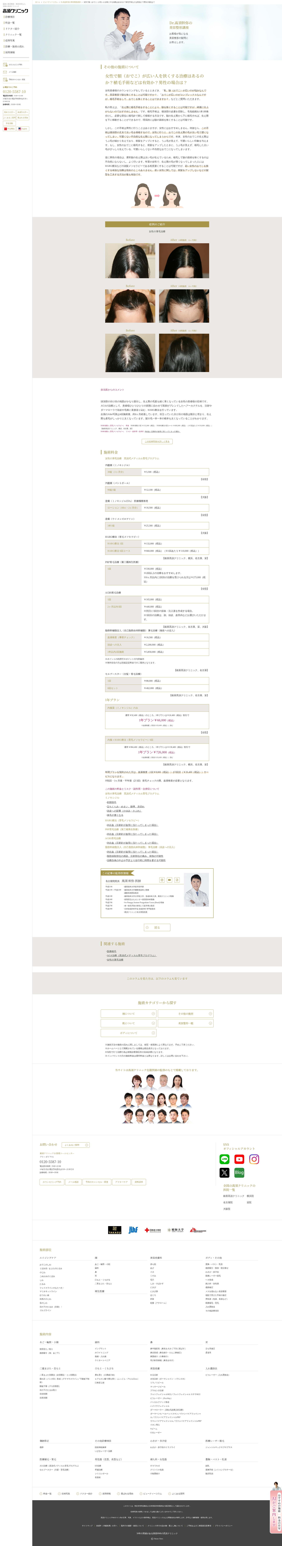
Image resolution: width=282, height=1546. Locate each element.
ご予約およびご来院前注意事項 (199, 1526)
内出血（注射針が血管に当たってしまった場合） (162, 431)
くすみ (153, 1276)
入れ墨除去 (210, 1307)
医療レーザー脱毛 (213, 1276)
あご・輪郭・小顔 (102, 1264)
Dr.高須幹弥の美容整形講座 (71, 2)
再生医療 (99, 1291)
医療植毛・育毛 (212, 1303)
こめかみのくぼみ (47, 1276)
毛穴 (152, 1280)
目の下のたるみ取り (48, 1390)
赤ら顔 (153, 1264)
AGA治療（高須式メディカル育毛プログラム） (60, 1466)
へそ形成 (209, 1280)
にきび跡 (154, 1291)
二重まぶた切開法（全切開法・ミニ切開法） (59, 1375)
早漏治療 (99, 1470)
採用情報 (10, 52)
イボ (152, 1272)
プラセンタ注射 (157, 1390)
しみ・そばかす (157, 1283)
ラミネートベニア (102, 1360)
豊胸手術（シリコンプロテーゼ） (219, 1470)
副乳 (207, 1466)
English (24, 129)
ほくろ (153, 1295)
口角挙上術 (99, 1383)
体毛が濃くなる (115, 815)
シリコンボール (101, 1473)
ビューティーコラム (50, 2)
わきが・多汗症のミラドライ (162, 1447)
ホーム (37, 2)
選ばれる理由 (22, 118)
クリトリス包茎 (157, 1470)
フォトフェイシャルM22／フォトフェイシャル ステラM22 (175, 1394)
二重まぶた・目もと (103, 1283)
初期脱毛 (111, 802)
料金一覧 (10, 22)
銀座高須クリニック (233, 1196)
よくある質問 (178, 1494)
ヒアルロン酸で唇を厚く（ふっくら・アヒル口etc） (117, 1379)
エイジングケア (48, 1257)
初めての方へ (9, 112)
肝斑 (152, 1299)
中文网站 (11, 129)
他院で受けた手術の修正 (215, 1295)
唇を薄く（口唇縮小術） (105, 1375)
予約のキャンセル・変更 (17, 79)
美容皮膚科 (156, 1257)
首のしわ (43, 1303)
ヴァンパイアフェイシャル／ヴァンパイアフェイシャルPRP (175, 1421)
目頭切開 (43, 1394)
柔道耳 (208, 1352)
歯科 (97, 1268)
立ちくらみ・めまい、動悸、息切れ (126, 806)
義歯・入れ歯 (100, 1356)
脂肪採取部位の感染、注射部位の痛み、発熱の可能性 (135, 856)
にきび (153, 1287)
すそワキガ (155, 1466)
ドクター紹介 (12, 28)
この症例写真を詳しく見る (157, 441)
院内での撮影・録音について (132, 1526)
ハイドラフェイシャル (159, 1406)
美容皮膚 (155, 1368)
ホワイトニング (101, 1352)
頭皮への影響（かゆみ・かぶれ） (124, 811)
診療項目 (10, 16)
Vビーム (153, 1429)
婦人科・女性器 (212, 1283)
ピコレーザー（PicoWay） (161, 1398)
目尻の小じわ (45, 1299)
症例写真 (10, 40)
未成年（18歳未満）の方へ (106, 1526)
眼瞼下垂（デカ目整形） (50, 1386)
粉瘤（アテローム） (158, 1303)
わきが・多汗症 (212, 1272)
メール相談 (12, 72)
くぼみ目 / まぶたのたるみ (51, 1268)
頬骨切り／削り (46, 1349)
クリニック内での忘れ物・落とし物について (165, 1526)
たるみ (42, 1284)
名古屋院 (228, 1202)
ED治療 (98, 1466)
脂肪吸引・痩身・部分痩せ (216, 1268)
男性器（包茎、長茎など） (216, 1299)
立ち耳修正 (210, 1349)
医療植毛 (111, 951)
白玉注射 (154, 1375)
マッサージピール (158, 1387)
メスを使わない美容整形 (215, 1291)
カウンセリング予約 (15, 64)
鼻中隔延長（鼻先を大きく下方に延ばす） (168, 1349)
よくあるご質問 (72, 1145)
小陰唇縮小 (155, 1473)
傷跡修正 (209, 1287)
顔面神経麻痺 (100, 1447)
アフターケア (121, 1182)
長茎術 (98, 1477)
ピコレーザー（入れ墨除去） (217, 1375)
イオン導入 (155, 1425)
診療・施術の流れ (14, 46)
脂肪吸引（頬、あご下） (50, 1353)
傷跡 (41, 1447)
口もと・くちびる (102, 1280)
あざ (152, 1268)
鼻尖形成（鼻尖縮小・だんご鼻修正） (166, 1352)
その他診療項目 (212, 1311)
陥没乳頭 (209, 1473)
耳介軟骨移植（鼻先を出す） (162, 1360)
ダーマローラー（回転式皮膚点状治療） (167, 1410)
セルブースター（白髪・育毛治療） (55, 1470)
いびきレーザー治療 (103, 1451)
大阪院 (226, 1209)
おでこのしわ (45, 1265)
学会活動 (9, 123)
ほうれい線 (44, 1295)
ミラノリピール (157, 1383)
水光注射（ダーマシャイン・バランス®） (168, 1379)
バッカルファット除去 (159, 1402)
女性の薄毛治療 (115, 959)
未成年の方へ (22, 112)
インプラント (100, 1349)
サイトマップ (87, 1526)
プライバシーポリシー (224, 1526)
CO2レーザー (156, 1432)
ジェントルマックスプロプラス (218, 1447)
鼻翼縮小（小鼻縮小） (159, 1356)
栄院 (249, 1202)
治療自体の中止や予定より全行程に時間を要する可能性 (136, 860)
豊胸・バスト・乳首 (214, 1264)
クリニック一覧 (13, 34)
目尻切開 (43, 1398)
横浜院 (250, 1196)
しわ (41, 1280)
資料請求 (139, 1182)
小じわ (42, 1272)
